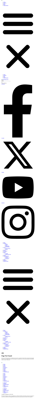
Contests (6, 344)
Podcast (4, 255)
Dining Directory (7, 248)
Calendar (6, 253)
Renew (4, 4)
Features (6, 244)
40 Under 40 (5, 338)
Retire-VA (4, 260)
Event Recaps (7, 257)
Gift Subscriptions (6, 384)
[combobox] (6, 81)
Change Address (5, 5)
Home (4, 242)
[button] (18, 40)
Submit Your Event (8, 254)
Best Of (4, 250)
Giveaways (7, 258)
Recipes (6, 249)
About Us (4, 392)
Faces (4, 365)
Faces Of (4, 251)
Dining (4, 247)
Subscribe (4, 2)
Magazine (4, 243)
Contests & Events (6, 343)
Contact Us (5, 382)
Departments (7, 333)
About (4, 74)
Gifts (4, 3)
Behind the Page (5, 261)
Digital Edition (7, 246)
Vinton (4, 259)
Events (4, 252)
